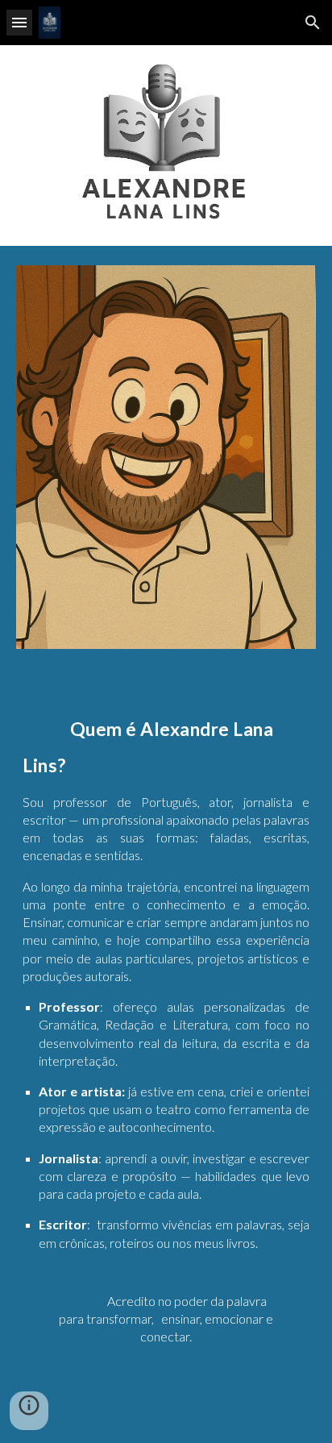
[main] (166, 1056)
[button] (19, 22)
